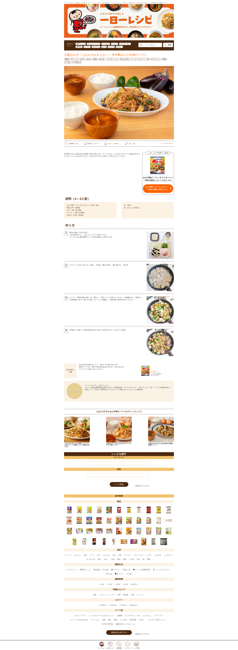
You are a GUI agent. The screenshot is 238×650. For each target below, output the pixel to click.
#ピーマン (74, 59)
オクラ (111, 47)
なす (104, 47)
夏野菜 (79, 47)
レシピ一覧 (96, 2)
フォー (114, 44)
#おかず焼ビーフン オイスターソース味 (134, 59)
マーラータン (125, 44)
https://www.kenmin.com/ (155, 375)
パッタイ (105, 44)
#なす (82, 59)
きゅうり (96, 47)
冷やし (119, 47)
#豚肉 (67, 59)
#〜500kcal (77, 62)
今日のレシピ (86, 2)
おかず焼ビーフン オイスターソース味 (114, 2)
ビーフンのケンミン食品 (71, 2)
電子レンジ (81, 44)
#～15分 (68, 62)
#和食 (164, 59)
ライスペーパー (93, 44)
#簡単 (95, 59)
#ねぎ (89, 59)
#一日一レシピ (113, 59)
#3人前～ (102, 59)
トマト (87, 47)
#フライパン (155, 59)
